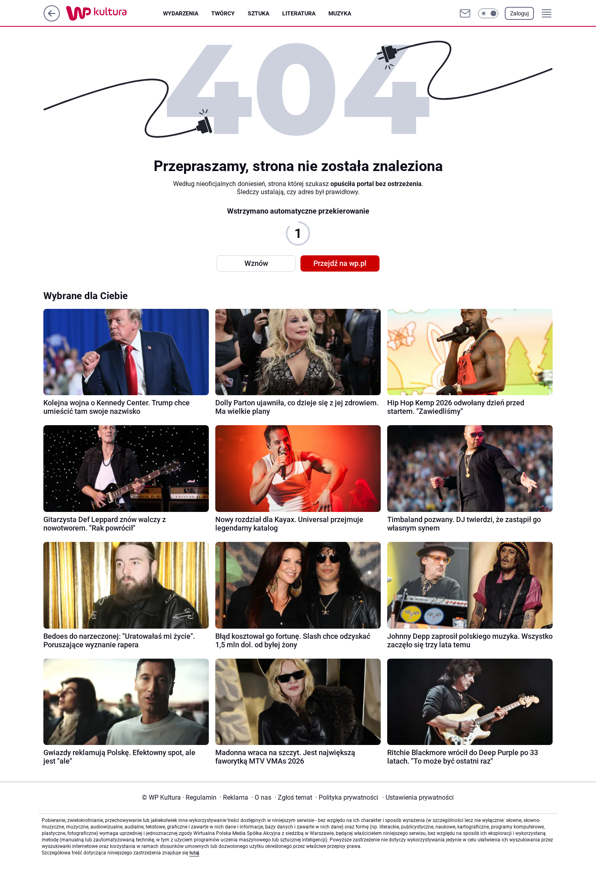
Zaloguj (519, 13)
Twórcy (223, 13)
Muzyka (339, 13)
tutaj (194, 853)
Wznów (256, 263)
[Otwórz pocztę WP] (465, 13)
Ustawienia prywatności (418, 797)
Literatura (298, 13)
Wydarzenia (180, 13)
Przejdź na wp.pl (340, 263)
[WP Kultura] (114, 13)
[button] (488, 13)
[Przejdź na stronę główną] (51, 19)
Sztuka (258, 13)
